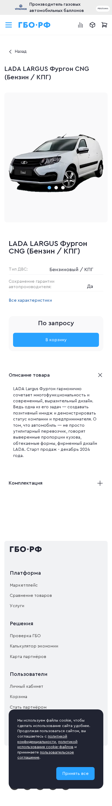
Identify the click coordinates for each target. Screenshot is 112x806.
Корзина (18, 697)
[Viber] (65, 789)
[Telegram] (40, 789)
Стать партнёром (28, 707)
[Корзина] (104, 24)
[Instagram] (27, 789)
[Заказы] (92, 24)
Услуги (17, 606)
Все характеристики (30, 300)
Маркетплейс (24, 585)
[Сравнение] (80, 24)
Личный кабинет (26, 686)
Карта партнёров (28, 656)
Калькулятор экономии (34, 646)
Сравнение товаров (31, 595)
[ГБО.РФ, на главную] (34, 25)
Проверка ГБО (25, 636)
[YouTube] (14, 789)
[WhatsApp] (53, 789)
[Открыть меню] (8, 24)
